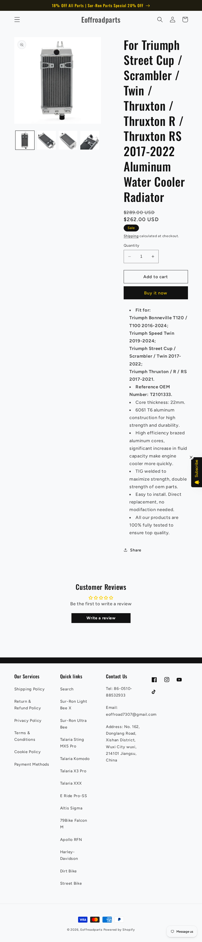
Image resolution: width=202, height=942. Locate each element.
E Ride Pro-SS (73, 795)
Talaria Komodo (75, 758)
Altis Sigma (71, 808)
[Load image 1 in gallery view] (25, 140)
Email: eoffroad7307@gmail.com (131, 710)
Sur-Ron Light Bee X (73, 704)
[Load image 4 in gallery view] (89, 140)
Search (67, 689)
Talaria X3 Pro (73, 771)
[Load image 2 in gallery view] (46, 140)
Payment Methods (31, 764)
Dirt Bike (68, 871)
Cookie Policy (27, 751)
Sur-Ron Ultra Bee (73, 723)
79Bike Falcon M (73, 823)
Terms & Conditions (24, 736)
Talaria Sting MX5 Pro (72, 742)
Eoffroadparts (91, 929)
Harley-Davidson (69, 855)
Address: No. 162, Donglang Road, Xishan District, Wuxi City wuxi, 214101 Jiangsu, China (123, 743)
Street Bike (71, 883)
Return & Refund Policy (27, 704)
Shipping (131, 236)
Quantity (131, 245)
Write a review (101, 618)
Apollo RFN (71, 839)
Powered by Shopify (119, 929)
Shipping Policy (29, 689)
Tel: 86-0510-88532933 (119, 692)
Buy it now (156, 292)
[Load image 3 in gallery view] (68, 140)
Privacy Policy (28, 720)
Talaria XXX (71, 783)
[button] (17, 19)
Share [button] (135, 550)
